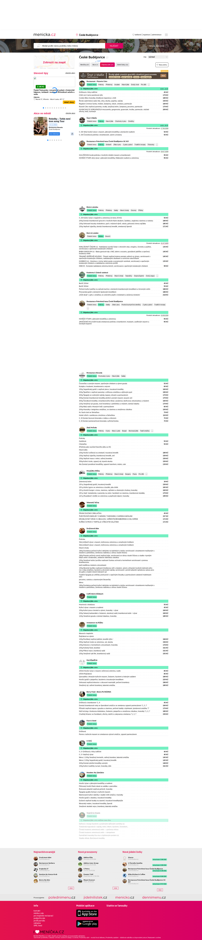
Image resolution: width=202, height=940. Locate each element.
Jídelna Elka (88, 857)
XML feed (38, 925)
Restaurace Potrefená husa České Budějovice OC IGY (108, 141)
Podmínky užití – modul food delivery (92, 937)
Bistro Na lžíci (44, 880)
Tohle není (65, 119)
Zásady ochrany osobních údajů (60, 937)
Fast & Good (91, 721)
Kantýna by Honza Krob (48, 874)
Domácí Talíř (88, 874)
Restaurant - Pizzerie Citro (97, 81)
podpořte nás (39, 918)
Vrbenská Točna (93, 503)
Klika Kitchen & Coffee (136, 874)
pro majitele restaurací (43, 916)
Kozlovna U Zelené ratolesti (97, 273)
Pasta (135, 474)
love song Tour (56, 121)
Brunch (107, 236)
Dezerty (133, 210)
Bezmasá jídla (133, 431)
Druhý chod (135, 84)
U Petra (86, 869)
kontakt (37, 911)
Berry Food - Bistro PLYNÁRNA (99, 692)
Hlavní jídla (125, 84)
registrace (146, 35)
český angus (150, 276)
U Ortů (89, 741)
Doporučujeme (139, 276)
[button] (43, 107)
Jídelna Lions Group (91, 863)
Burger (124, 431)
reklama (37, 923)
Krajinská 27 (43, 869)
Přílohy (140, 210)
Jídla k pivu (116, 304)
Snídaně (108, 144)
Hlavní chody (124, 210)
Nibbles (100, 236)
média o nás (39, 913)
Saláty (116, 210)
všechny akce (70, 113)
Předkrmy (109, 84)
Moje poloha (163, 65)
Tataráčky (128, 276)
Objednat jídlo (107, 64)
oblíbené (138, 35)
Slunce (130, 857)
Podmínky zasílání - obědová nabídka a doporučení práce (126, 937)
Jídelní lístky (122, 64)
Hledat (114, 45)
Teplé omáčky (145, 431)
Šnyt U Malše (92, 118)
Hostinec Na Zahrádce (95, 773)
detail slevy (69, 102)
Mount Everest (89, 880)
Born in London (92, 233)
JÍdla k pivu (117, 144)
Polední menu (91, 84)
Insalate (117, 84)
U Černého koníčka (135, 863)
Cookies (75, 937)
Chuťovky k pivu (120, 121)
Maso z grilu (116, 431)
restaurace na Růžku (95, 623)
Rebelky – (54, 119)
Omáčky (131, 121)
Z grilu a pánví (127, 144)
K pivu (108, 431)
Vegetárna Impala (93, 813)
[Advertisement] (123, 183)
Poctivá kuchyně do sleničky (131, 304)
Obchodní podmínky (41, 937)
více (71, 888)
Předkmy (109, 210)
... (148, 84)
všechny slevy (70, 73)
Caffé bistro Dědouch (95, 594)
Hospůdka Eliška (93, 471)
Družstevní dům (93, 529)
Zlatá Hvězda (92, 428)
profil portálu (39, 921)
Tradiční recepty (140, 144)
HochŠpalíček (92, 660)
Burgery (128, 474)
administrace (156, 35)
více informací (54, 134)
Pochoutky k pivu (104, 376)
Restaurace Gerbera (47, 863)
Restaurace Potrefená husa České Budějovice (105, 301)
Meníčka (84, 64)
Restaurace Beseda (56, 127)
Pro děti (143, 84)
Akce (95, 64)
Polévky (101, 84)
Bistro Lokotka (92, 207)
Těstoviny (151, 144)
